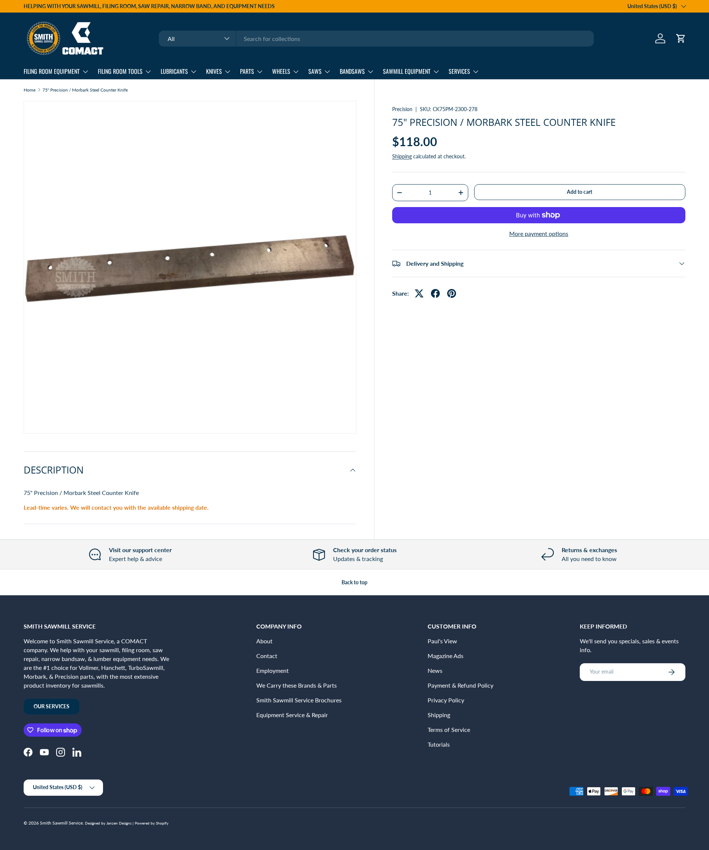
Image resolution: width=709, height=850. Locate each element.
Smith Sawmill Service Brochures (299, 699)
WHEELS (281, 71)
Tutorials (439, 744)
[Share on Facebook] (435, 293)
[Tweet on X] (419, 293)
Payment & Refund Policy (460, 685)
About (264, 640)
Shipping (402, 156)
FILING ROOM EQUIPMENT (52, 71)
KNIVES (214, 71)
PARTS (247, 71)
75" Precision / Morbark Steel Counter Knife (85, 90)
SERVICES (459, 71)
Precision (402, 109)
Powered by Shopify (151, 823)
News (435, 670)
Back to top (354, 582)
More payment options (538, 233)
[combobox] (376, 39)
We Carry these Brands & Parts (296, 685)
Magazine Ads (445, 655)
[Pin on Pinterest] (451, 293)
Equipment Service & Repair (292, 714)
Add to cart (579, 192)
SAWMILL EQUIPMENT (407, 71)
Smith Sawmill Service (61, 823)
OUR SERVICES (51, 706)
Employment (272, 670)
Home (29, 90)
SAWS (315, 71)
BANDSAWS (352, 71)
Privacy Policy (446, 699)
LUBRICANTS (174, 71)
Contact (266, 655)
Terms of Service (449, 729)
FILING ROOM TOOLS (120, 71)
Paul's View (442, 640)
